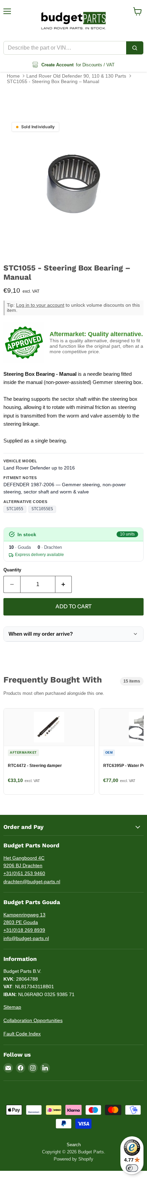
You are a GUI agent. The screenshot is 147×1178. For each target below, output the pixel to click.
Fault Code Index (22, 1033)
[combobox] (65, 47)
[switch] (132, 1168)
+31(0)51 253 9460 (24, 873)
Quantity (12, 569)
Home (13, 76)
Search (74, 1144)
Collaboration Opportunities (33, 1020)
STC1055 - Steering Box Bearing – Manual (53, 81)
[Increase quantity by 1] (63, 584)
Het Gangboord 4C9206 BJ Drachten (23, 862)
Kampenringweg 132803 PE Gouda (24, 918)
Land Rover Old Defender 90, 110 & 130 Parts (76, 76)
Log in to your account (40, 305)
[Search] (134, 47)
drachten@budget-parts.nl (31, 881)
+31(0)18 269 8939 (24, 930)
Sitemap (12, 1007)
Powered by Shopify (73, 1159)
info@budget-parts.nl (26, 938)
